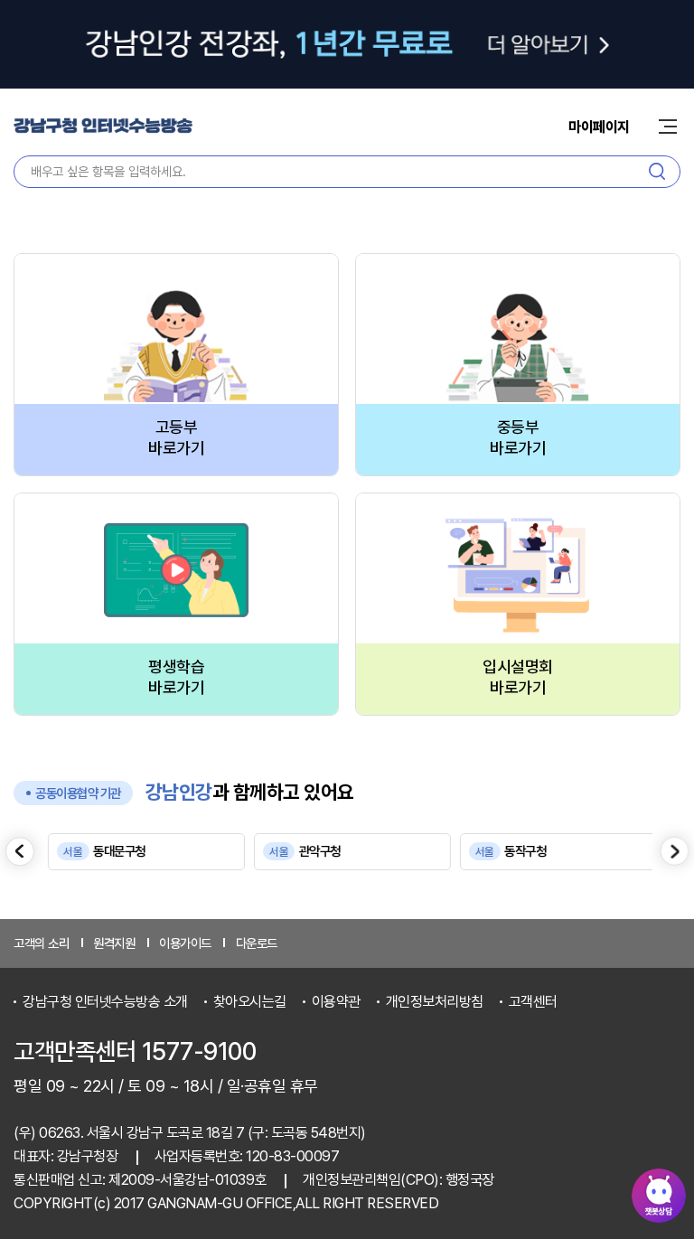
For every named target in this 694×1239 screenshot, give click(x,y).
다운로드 (256, 943)
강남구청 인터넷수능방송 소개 (105, 1001)
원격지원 (114, 943)
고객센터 (533, 1001)
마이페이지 (599, 127)
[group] (141, 851)
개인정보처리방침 (434, 1001)
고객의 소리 (41, 943)
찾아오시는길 (249, 1001)
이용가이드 (185, 943)
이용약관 (336, 1001)
